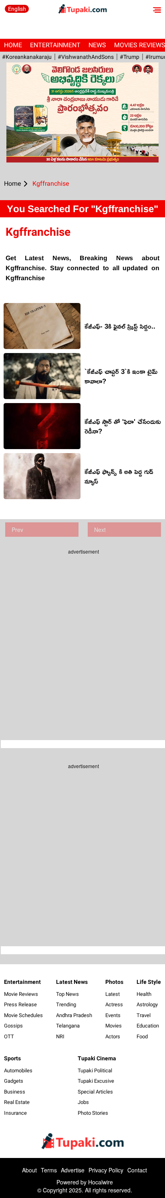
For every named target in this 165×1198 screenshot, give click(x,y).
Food (142, 1036)
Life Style (149, 982)
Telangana (68, 1026)
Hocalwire (100, 1182)
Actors (112, 1036)
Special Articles (95, 1092)
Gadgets (13, 1081)
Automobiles (18, 1071)
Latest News (72, 982)
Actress (114, 1004)
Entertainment (55, 45)
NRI (60, 1036)
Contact (137, 1170)
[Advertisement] (82, 641)
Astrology (147, 1004)
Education (148, 1026)
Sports (12, 1058)
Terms (49, 1170)
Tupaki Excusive (96, 1081)
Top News (67, 994)
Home (13, 45)
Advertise (73, 1170)
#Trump (129, 57)
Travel (144, 1015)
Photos (114, 982)
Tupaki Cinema (97, 1058)
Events (113, 1015)
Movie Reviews (21, 994)
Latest (112, 994)
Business (14, 1092)
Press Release (20, 1004)
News (97, 45)
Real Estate (17, 1102)
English (17, 9)
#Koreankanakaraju (27, 57)
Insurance (15, 1113)
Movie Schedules (23, 1015)
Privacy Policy (106, 1170)
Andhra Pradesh (74, 1015)
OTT (9, 1036)
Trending (66, 1004)
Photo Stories (93, 1113)
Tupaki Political (95, 1071)
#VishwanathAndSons (86, 57)
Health (144, 994)
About (29, 1170)
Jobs (83, 1102)
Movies (113, 1026)
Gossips (13, 1026)
